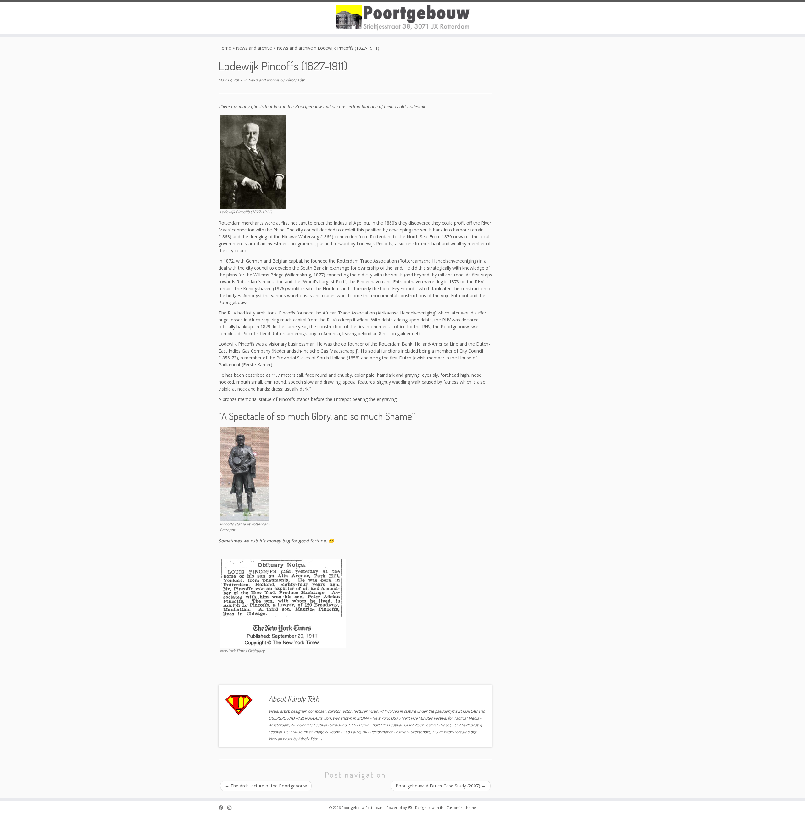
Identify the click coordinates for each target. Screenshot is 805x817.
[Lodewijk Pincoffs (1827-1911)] (253, 161)
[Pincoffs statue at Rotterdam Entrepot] (244, 474)
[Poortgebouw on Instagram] (231, 807)
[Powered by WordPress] (410, 806)
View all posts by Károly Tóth (296, 739)
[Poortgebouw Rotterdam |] (402, 18)
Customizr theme (461, 807)
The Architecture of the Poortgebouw (266, 786)
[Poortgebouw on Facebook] (223, 807)
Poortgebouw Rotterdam (362, 807)
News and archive (254, 48)
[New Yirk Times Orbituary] (283, 603)
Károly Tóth (295, 80)
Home (225, 48)
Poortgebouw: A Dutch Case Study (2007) (441, 786)
